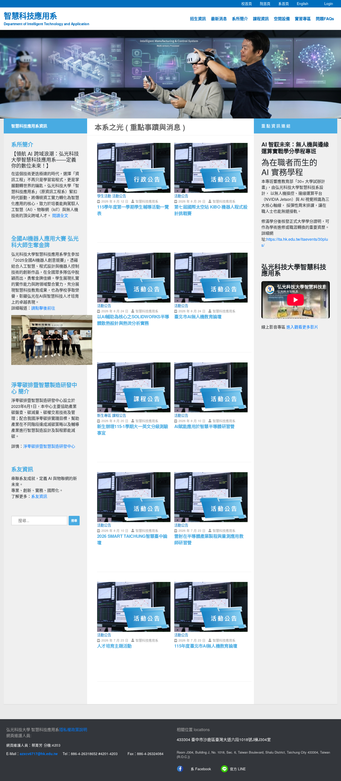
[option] (170, 74)
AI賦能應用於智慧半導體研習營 (204, 426)
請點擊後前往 (43, 308)
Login (328, 3)
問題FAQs (325, 18)
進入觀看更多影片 (302, 327)
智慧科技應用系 (46, 18)
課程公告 (119, 415)
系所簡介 (240, 18)
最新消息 (219, 18)
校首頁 (248, 3)
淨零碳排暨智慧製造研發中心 (49, 446)
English (304, 3)
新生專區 (104, 415)
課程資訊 (261, 18)
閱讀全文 (60, 215)
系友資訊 (39, 496)
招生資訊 (198, 18)
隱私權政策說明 (73, 729)
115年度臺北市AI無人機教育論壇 (205, 646)
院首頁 (267, 3)
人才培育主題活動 (114, 646)
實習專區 (303, 18)
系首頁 (285, 3)
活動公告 (119, 195)
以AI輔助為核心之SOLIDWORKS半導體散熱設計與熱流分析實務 (133, 319)
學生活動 (104, 195)
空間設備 (282, 18)
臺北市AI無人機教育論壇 (198, 316)
